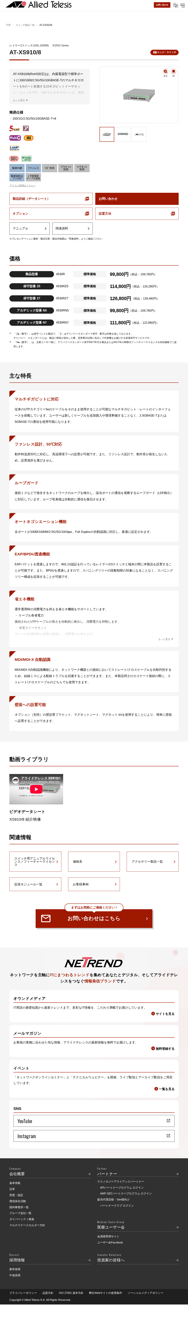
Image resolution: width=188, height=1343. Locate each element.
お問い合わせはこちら (94, 915)
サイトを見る (165, 1014)
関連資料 (62, 228)
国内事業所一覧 (19, 1207)
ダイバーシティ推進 (21, 1219)
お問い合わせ (162, 5)
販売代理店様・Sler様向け (113, 1199)
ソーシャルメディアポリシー (145, 1292)
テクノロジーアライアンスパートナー (120, 1181)
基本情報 (14, 1183)
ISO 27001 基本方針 (71, 1292)
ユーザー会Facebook (110, 1242)
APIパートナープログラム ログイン (122, 1187)
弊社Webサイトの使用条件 (105, 1292)
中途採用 (14, 1275)
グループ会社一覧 (20, 1213)
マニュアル (20, 228)
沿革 (12, 1189)
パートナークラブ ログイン (117, 1205)
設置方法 (105, 213)
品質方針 (47, 1292)
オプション (20, 213)
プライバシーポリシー (23, 1292)
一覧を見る (167, 1089)
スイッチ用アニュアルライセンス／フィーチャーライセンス (34, 861)
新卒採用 (14, 1269)
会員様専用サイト (108, 1236)
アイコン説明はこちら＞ (22, 185)
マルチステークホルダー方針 (27, 1225)
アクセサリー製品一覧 (147, 861)
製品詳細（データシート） (31, 198)
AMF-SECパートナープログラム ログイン (126, 1193)
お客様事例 (80, 884)
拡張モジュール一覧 (28, 884)
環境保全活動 (17, 1201)
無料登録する (165, 1048)
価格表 (77, 861)
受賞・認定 (16, 1195)
